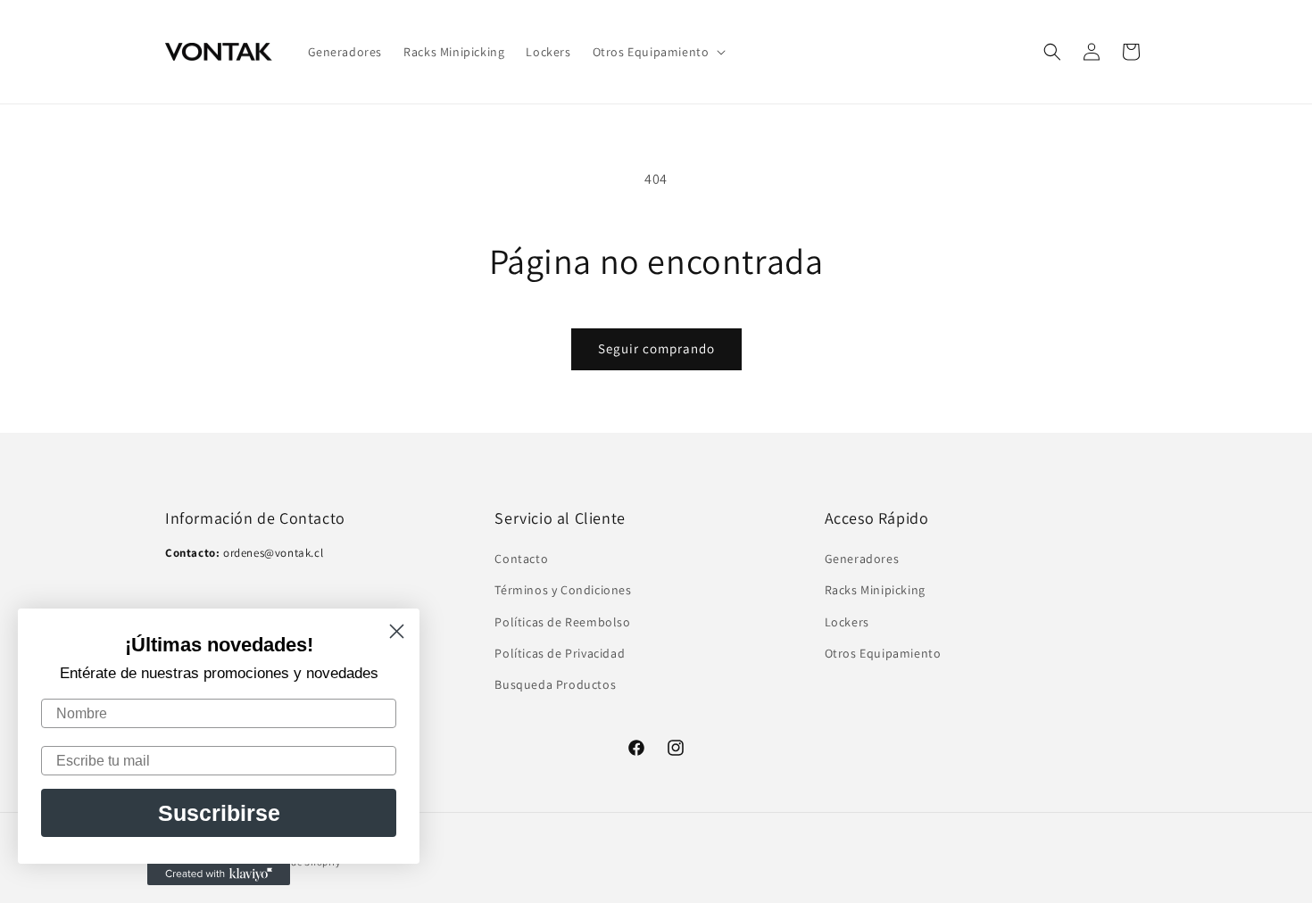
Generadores (862, 559)
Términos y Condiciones (562, 591)
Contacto (521, 559)
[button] (658, 51)
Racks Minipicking (875, 591)
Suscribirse (219, 812)
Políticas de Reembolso (562, 622)
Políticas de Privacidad (559, 653)
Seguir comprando (656, 348)
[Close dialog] (396, 631)
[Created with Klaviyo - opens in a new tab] (218, 874)
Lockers (847, 622)
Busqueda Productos (555, 684)
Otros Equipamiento (883, 653)
